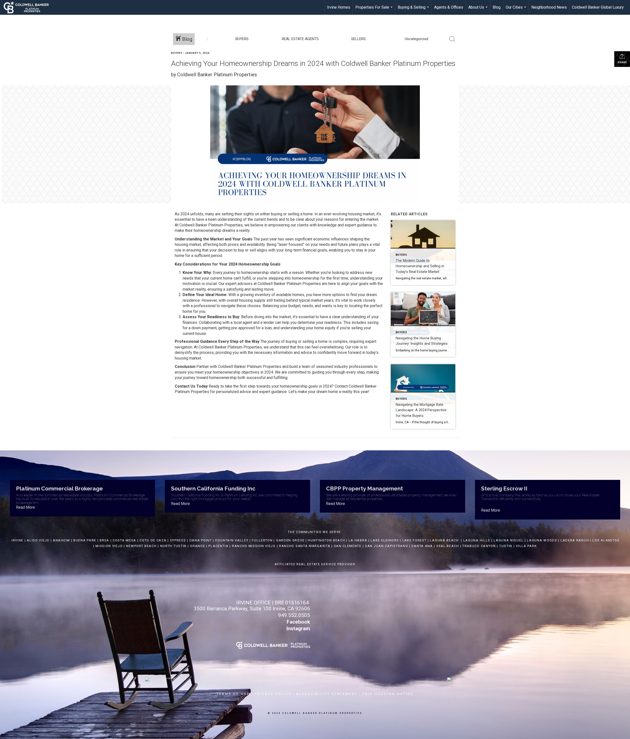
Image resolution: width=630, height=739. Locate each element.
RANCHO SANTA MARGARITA (304, 546)
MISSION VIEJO (109, 546)
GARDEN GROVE (290, 540)
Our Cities (516, 10)
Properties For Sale (374, 10)
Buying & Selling (414, 10)
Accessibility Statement (327, 694)
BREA (104, 540)
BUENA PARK (84, 540)
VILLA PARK (526, 546)
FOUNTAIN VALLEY (232, 540)
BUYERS (176, 53)
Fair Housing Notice (387, 694)
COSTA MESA (124, 540)
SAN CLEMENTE (348, 546)
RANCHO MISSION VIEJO (254, 546)
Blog (497, 7)
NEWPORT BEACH (141, 546)
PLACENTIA (218, 546)
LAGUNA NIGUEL (508, 540)
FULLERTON (262, 540)
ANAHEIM (61, 540)
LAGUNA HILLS (476, 540)
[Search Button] (452, 39)
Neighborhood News (549, 7)
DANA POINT (200, 540)
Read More (25, 507)
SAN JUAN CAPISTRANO (386, 546)
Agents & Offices (448, 7)
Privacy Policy (272, 694)
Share (622, 62)
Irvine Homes (338, 7)
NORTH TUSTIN (173, 546)
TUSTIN (505, 546)
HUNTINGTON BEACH (326, 540)
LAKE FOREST (414, 540)
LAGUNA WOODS (542, 540)
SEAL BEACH (448, 546)
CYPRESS (178, 540)
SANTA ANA (422, 546)
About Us (478, 10)
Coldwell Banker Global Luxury (598, 7)
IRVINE (16, 540)
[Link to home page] (29, 7)
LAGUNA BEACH (444, 540)
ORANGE (197, 546)
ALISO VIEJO (38, 540)
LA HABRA (358, 540)
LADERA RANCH (575, 540)
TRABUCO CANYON (479, 546)
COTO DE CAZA (153, 540)
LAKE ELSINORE (385, 540)
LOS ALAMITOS (605, 540)
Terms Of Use (233, 694)
